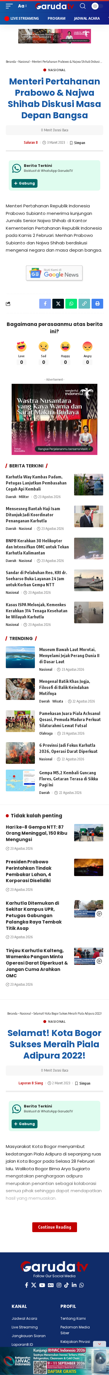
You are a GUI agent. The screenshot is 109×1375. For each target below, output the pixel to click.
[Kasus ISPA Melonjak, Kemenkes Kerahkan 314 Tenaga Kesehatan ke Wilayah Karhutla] (88, 612)
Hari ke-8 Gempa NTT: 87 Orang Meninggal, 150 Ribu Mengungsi (36, 833)
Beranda (11, 61)
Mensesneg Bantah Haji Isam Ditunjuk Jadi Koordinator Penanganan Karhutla (33, 514)
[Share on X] (58, 304)
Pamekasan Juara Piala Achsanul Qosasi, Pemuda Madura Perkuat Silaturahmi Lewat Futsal (70, 719)
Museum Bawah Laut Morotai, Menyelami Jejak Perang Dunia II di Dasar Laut (69, 655)
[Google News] (51, 1285)
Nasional (24, 61)
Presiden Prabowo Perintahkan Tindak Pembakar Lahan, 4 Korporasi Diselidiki (28, 871)
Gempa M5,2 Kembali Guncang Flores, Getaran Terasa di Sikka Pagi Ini (68, 778)
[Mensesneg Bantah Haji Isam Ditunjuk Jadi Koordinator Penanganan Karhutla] (88, 516)
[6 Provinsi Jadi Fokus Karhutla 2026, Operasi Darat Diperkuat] (20, 753)
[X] (34, 1285)
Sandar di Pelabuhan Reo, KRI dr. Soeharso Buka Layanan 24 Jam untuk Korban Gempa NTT (36, 578)
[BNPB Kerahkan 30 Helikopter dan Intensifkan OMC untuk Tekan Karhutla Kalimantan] (88, 548)
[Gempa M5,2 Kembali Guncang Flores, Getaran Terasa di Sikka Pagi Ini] (20, 780)
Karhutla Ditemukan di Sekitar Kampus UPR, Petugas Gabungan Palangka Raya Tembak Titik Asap (34, 915)
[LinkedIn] (74, 1285)
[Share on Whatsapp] (71, 304)
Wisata (57, 701)
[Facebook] (27, 1285)
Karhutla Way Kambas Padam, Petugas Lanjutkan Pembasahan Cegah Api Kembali (36, 482)
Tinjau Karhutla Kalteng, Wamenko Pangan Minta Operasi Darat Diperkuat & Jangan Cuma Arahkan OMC (37, 963)
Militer (24, 497)
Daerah (11, 497)
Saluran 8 (31, 142)
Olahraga (46, 733)
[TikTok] (66, 1285)
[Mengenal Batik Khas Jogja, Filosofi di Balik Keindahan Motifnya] (20, 689)
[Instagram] (59, 1285)
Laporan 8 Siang (31, 1083)
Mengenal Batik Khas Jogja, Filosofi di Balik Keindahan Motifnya (64, 687)
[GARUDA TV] (54, 6)
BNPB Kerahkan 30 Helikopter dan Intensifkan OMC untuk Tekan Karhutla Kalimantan (37, 546)
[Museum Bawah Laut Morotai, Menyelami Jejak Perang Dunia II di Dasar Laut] (20, 657)
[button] (11, 6)
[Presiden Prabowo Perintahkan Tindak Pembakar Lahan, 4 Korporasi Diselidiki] (88, 867)
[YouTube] (42, 1285)
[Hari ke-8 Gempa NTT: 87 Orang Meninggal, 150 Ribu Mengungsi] (88, 832)
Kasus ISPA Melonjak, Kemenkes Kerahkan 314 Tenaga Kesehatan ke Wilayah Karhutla (36, 610)
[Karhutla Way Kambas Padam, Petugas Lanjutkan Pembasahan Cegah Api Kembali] (88, 484)
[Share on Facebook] (45, 304)
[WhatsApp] (81, 1285)
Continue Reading (54, 1227)
